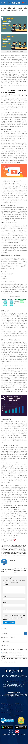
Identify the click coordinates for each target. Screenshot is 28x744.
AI (13, 546)
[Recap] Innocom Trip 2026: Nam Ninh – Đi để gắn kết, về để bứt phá (14, 650)
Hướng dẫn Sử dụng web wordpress (19, 545)
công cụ (20, 546)
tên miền (13, 100)
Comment (6, 584)
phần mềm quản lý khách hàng (13, 550)
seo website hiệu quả (12, 552)
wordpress (15, 555)
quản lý (21, 550)
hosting (22, 548)
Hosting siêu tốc (16, 387)
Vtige (25, 553)
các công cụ (16, 546)
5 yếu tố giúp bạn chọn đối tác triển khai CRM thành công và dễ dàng (20, 570)
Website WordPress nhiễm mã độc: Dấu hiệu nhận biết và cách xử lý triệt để (14, 656)
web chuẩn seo (7, 555)
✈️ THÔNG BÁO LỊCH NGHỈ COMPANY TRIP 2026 (11, 652)
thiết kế (22, 552)
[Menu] (26, 2)
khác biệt (7, 549)
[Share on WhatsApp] (2, 540)
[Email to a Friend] (11, 540)
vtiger (2, 555)
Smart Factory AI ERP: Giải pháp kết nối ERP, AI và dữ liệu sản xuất (14, 659)
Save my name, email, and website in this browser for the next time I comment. (14, 617)
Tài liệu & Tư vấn (4, 546)
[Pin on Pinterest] (13, 540)
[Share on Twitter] (8, 540)
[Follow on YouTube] (17, 731)
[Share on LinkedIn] (15, 540)
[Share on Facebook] (5, 540)
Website (5, 609)
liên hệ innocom (12, 549)
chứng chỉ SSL (10, 440)
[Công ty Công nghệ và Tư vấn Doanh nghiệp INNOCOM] (13, 2)
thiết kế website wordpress (12, 553)
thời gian (19, 553)
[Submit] (25, 633)
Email (4, 602)
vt (23, 553)
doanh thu (18, 548)
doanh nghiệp (13, 548)
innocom (13, 13)
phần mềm (20, 549)
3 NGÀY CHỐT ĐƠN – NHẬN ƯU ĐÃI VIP (9, 662)
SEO (7, 552)
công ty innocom (6, 548)
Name (5, 596)
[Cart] (4, 3)
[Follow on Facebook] (11, 731)
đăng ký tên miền (21, 555)
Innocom (15, 533)
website (11, 555)
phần (17, 549)
